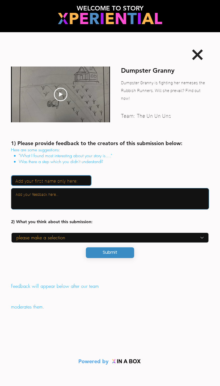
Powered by (94, 361)
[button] (110, 252)
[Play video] (60, 94)
